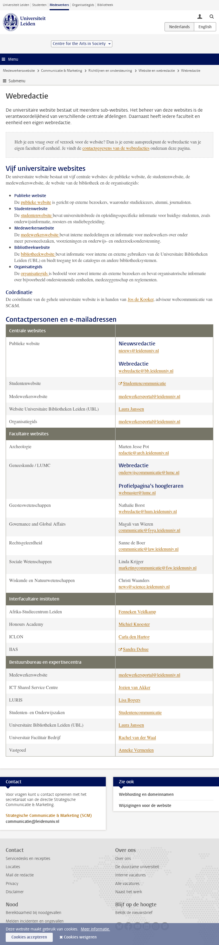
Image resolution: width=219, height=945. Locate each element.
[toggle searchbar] (211, 16)
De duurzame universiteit (137, 867)
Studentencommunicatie (144, 383)
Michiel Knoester (134, 624)
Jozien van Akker (134, 687)
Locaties (13, 867)
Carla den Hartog (134, 636)
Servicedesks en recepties (28, 858)
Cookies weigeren (80, 937)
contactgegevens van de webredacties (115, 148)
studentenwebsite (36, 215)
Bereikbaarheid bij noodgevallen (33, 912)
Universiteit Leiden (16, 5)
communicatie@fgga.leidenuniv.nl (149, 530)
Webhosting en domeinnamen (146, 794)
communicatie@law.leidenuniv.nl (149, 549)
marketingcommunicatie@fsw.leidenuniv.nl (157, 568)
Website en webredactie (157, 70)
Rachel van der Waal (137, 737)
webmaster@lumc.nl (137, 492)
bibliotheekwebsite (38, 254)
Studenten (39, 5)
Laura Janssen (131, 409)
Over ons (123, 858)
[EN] (205, 26)
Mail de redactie (20, 875)
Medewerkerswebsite (19, 70)
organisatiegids (35, 273)
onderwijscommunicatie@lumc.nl (149, 472)
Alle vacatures (127, 883)
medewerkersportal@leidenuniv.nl (149, 396)
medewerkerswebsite (40, 234)
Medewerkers (59, 5)
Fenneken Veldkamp (137, 611)
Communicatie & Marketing (61, 70)
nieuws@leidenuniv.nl (139, 350)
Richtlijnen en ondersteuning (110, 70)
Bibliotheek (105, 5)
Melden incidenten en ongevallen (35, 921)
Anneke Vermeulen (136, 750)
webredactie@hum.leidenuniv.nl (148, 511)
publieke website (36, 202)
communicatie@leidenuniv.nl (32, 821)
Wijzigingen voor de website (145, 805)
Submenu (17, 81)
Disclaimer (15, 892)
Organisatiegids (83, 5)
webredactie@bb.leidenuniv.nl (146, 371)
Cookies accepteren (29, 937)
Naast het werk (128, 892)
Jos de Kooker (140, 299)
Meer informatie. (95, 929)
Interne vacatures (130, 875)
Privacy (12, 883)
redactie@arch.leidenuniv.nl (144, 453)
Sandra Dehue (136, 649)
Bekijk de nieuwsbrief (134, 912)
